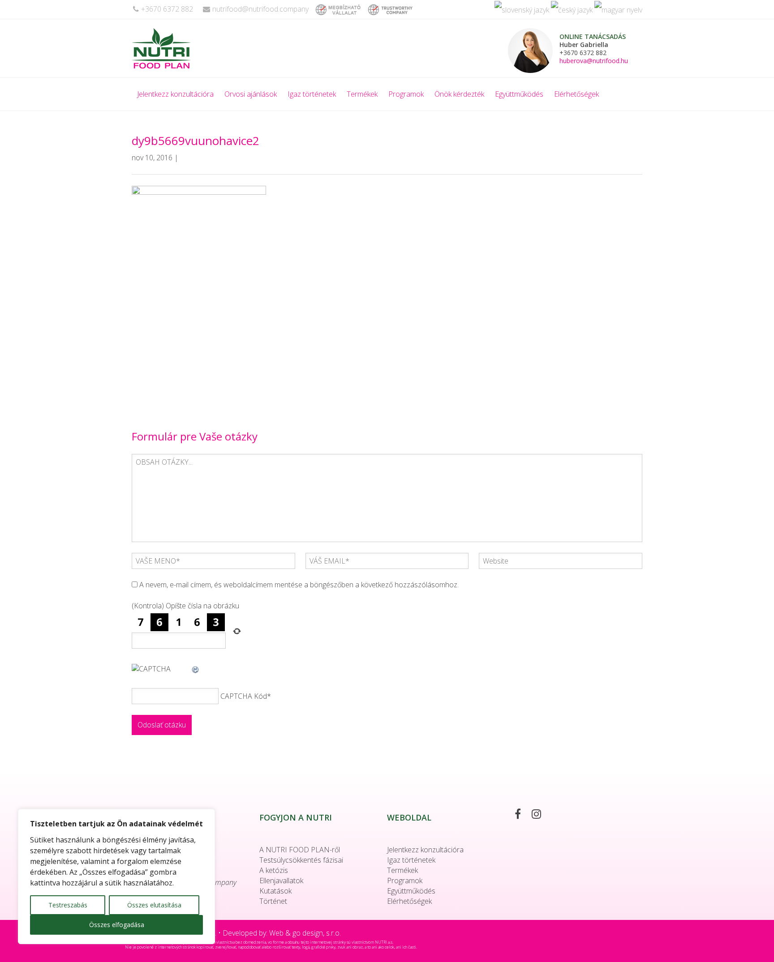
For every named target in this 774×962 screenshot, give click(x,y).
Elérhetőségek (576, 94)
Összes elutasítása (154, 905)
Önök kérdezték (459, 94)
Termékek (362, 94)
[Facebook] (522, 815)
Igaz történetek (312, 94)
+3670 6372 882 (167, 9)
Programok (406, 94)
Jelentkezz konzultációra (175, 94)
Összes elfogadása (116, 924)
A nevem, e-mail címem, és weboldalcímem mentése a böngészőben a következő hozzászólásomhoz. (299, 585)
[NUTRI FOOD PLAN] (183, 48)
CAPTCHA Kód (243, 696)
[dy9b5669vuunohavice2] (199, 293)
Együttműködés (519, 94)
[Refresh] (196, 669)
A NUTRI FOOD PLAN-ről (299, 850)
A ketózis (273, 870)
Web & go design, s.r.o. (305, 933)
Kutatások (275, 891)
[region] (116, 876)
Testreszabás (67, 905)
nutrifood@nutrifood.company (260, 9)
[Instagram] (541, 815)
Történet (273, 901)
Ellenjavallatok (281, 880)
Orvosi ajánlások (250, 94)
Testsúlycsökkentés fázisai (301, 860)
